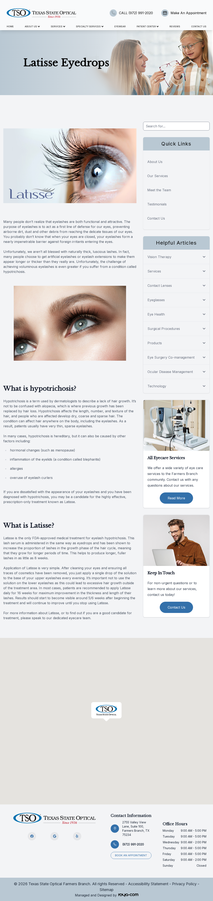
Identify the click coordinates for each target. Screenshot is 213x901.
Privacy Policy (184, 884)
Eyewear (120, 26)
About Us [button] (31, 26)
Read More (176, 498)
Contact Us (198, 26)
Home (10, 26)
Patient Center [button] (146, 26)
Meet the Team (159, 190)
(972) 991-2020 (133, 844)
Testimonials (157, 204)
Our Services (157, 176)
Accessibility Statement (148, 884)
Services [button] (56, 26)
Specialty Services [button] (88, 26)
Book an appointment (131, 855)
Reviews (175, 26)
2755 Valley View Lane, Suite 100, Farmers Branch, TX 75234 (136, 828)
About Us (154, 162)
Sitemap (107, 889)
